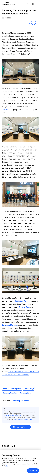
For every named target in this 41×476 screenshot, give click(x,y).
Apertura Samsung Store (12, 389)
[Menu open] (37, 4)
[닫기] (37, 452)
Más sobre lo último (19, 427)
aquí (6, 466)
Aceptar (33, 471)
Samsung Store (25, 393)
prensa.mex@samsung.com (23, 419)
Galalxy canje (29, 389)
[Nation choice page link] (33, 4)
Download (31, 23)
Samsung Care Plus (10, 393)
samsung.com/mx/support (12, 415)
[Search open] (28, 4)
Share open (35, 23)
